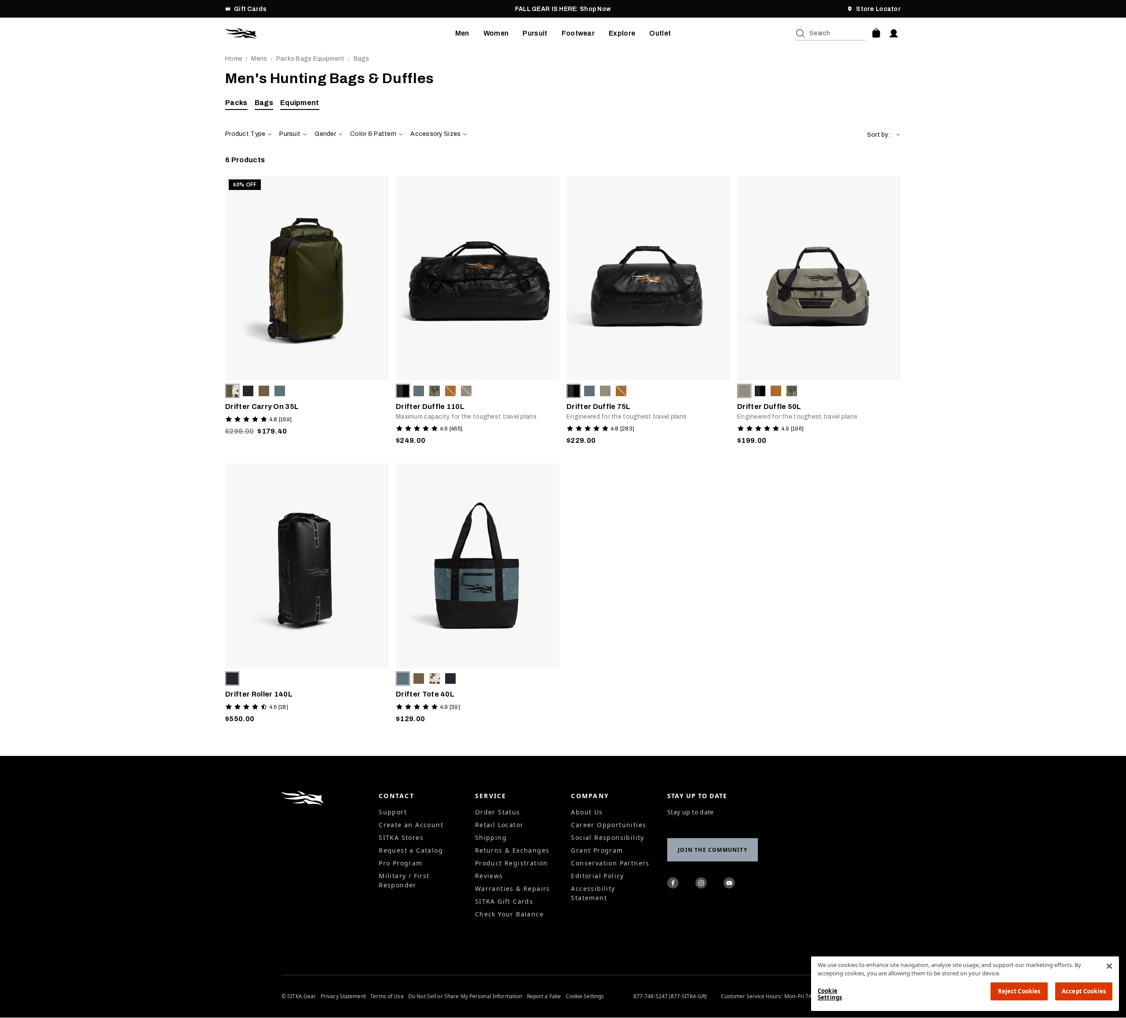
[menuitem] (462, 33)
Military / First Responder (404, 880)
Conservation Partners (610, 863)
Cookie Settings (585, 996)
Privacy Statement (343, 996)
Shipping (491, 837)
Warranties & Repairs (512, 888)
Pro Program (400, 863)
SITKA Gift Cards (504, 901)
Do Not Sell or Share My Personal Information (465, 996)
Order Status (497, 812)
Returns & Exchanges (512, 850)
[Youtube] (731, 884)
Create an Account (411, 825)
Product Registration (511, 863)
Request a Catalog (411, 850)
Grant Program (597, 850)
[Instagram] (702, 884)
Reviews (489, 876)
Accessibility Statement (593, 893)
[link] (307, 312)
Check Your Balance (509, 914)
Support (393, 812)
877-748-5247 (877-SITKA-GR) (670, 996)
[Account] (894, 33)
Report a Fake (544, 996)
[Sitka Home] (340, 33)
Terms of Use (386, 996)
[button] (884, 134)
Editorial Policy (597, 876)
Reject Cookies (1019, 991)
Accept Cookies (1084, 991)
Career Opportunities (608, 825)
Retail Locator (499, 825)
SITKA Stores (401, 837)
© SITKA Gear (299, 996)
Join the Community (712, 850)
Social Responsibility (607, 837)
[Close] (1109, 966)
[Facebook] (674, 884)
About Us (587, 812)
